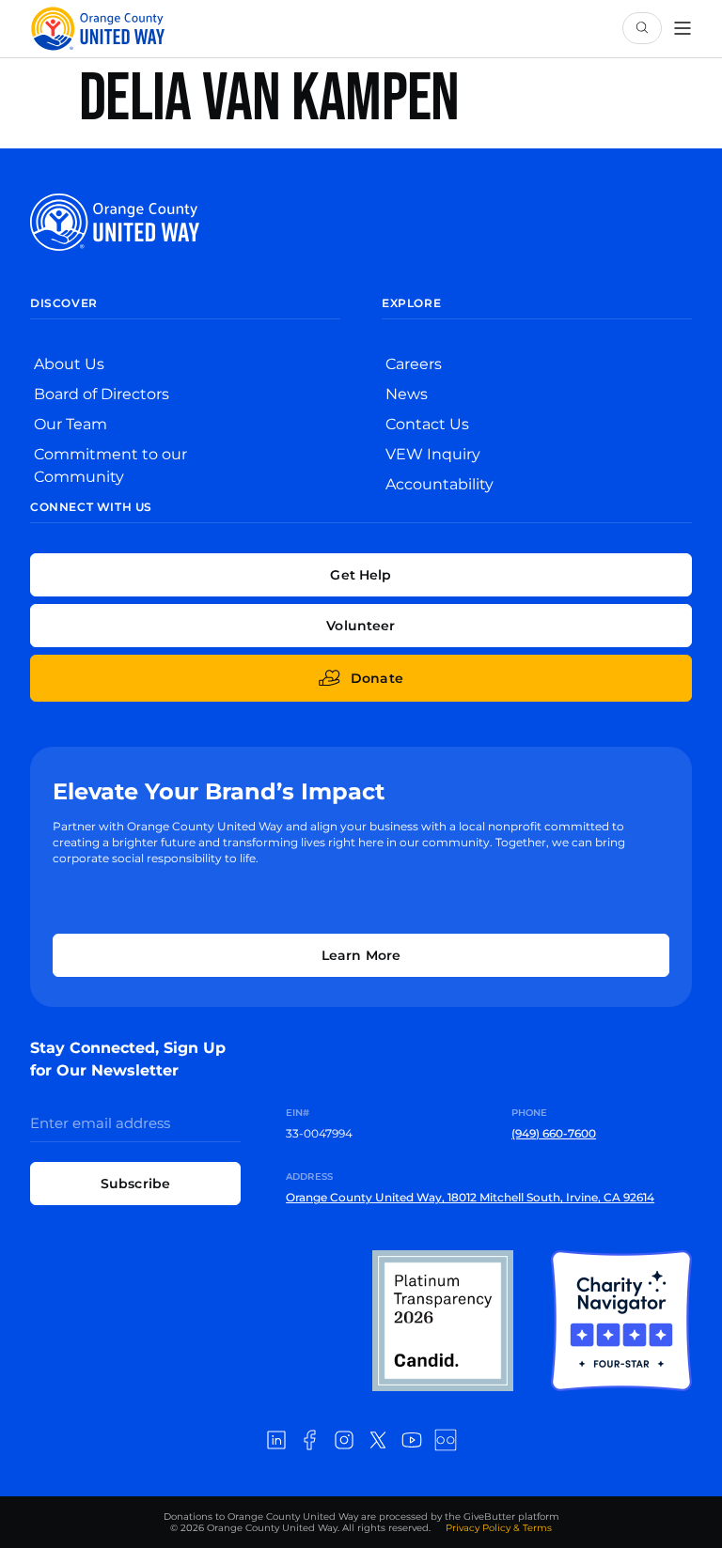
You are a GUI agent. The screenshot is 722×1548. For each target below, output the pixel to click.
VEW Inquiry (432, 454)
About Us (69, 364)
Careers (413, 364)
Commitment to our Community (110, 465)
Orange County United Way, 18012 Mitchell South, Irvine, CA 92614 (470, 1197)
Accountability (439, 484)
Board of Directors (101, 394)
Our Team (70, 424)
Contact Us (427, 424)
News (406, 394)
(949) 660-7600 (553, 1133)
